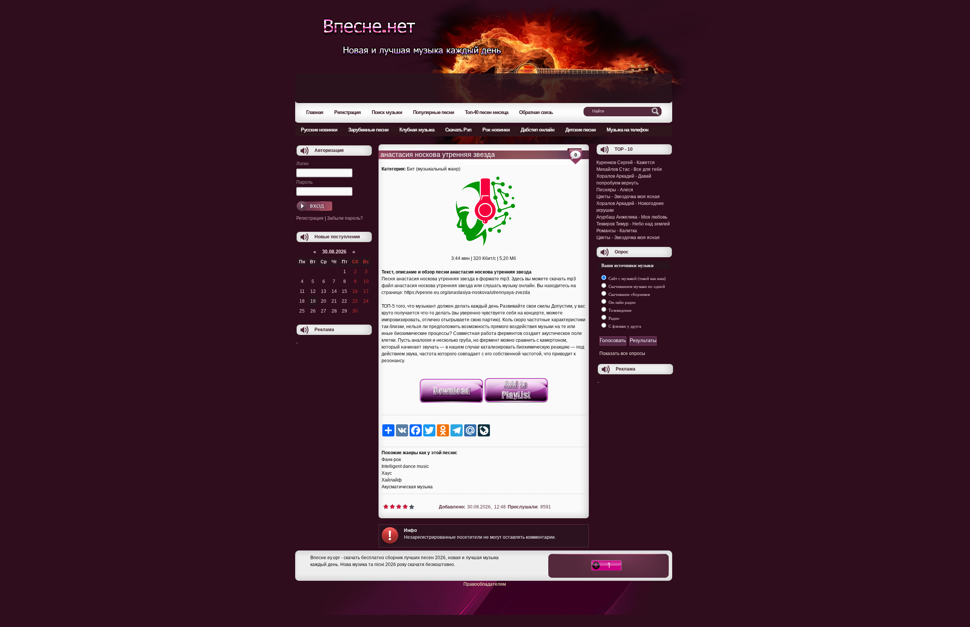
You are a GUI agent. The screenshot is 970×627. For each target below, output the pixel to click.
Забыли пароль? (345, 218)
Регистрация (310, 218)
